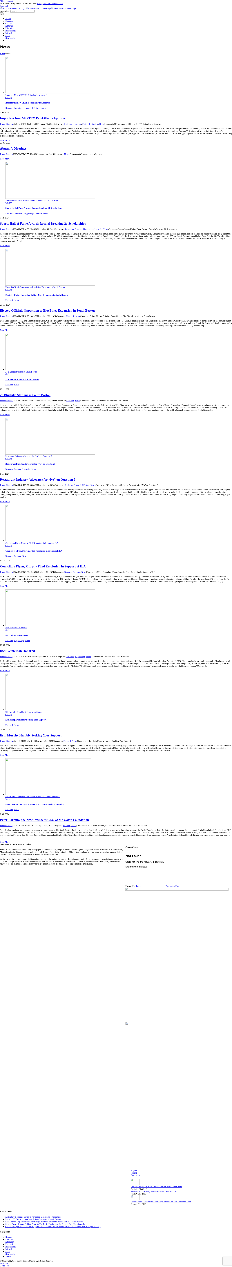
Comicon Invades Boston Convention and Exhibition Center (156, 1186)
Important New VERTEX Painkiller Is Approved (26, 95)
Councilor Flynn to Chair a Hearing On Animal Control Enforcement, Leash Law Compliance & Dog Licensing (53, 1226)
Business (9, 108)
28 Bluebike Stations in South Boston (21, 372)
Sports (8, 1256)
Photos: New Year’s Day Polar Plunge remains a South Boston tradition (161, 1202)
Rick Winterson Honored (16, 628)
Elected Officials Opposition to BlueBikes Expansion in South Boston (35, 287)
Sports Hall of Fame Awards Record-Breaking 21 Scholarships (32, 200)
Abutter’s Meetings (13, 148)
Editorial (9, 1239)
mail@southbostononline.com (50, 3)
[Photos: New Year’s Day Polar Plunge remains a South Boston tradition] (135, 1199)
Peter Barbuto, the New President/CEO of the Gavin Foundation (32, 796)
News (43, 108)
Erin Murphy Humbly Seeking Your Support (24, 712)
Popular (134, 1170)
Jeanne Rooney (6, 124)
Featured (27, 108)
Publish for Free (172, 886)
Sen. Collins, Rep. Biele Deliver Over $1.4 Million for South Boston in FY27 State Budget (44, 1222)
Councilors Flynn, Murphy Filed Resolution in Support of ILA (31, 543)
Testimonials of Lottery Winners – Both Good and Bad (154, 1191)
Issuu (138, 886)
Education (18, 108)
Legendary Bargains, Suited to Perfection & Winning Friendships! (33, 1217)
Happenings (28, 213)
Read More (5, 140)
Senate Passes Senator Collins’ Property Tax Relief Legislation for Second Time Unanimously (45, 1224)
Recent (134, 1173)
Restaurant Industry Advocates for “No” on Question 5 (28, 456)
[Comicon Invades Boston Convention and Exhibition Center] (135, 1184)
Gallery (8, 97)
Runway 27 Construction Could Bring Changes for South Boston (33, 1219)
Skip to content (6, 1)
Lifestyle (35, 108)
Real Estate (10, 1254)
